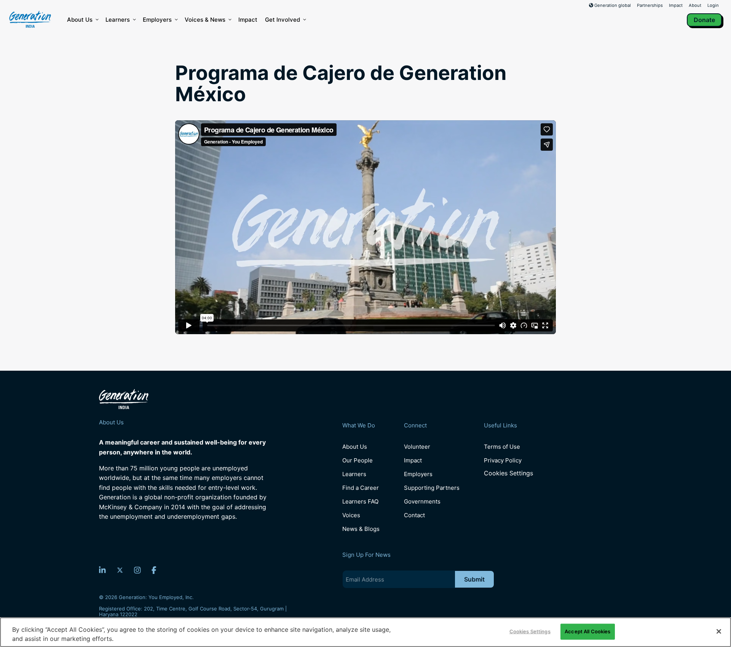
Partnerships (650, 5)
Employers (157, 19)
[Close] (718, 631)
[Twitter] (120, 570)
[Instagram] (137, 570)
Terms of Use (502, 446)
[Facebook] (154, 570)
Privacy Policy (503, 460)
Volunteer (417, 446)
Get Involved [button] (282, 19)
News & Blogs (361, 528)
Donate (704, 20)
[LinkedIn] (102, 570)
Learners (117, 19)
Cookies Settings (508, 473)
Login (713, 5)
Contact (414, 515)
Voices (351, 515)
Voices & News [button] (205, 19)
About (695, 5)
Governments (422, 501)
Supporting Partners (432, 487)
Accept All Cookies (587, 631)
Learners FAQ (360, 501)
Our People (357, 460)
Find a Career (360, 487)
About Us (80, 19)
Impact (676, 5)
